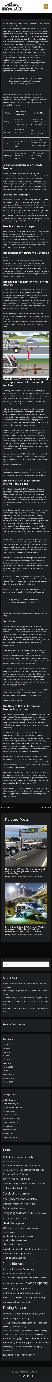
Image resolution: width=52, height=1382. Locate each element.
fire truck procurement (14, 1218)
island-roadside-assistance (15, 1240)
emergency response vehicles (20, 1199)
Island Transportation (10, 1115)
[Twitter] (24, 1376)
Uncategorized (8, 1133)
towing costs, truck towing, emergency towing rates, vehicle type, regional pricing (24, 1295)
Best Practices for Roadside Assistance (22, 1165)
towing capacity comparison (17, 1288)
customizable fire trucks (15, 1188)
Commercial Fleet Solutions (12, 1107)
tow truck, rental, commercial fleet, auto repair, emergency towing (24, 1316)
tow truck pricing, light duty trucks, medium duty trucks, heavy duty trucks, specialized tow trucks (26, 1340)
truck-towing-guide (12, 1355)
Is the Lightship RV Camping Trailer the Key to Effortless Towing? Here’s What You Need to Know (25, 929)
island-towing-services (13, 1244)
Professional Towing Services (17, 1253)
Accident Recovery (9, 1100)
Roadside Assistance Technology (18, 1269)
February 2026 (8, 1067)
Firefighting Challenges (14, 1208)
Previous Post (7, 807)
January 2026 (7, 1071)
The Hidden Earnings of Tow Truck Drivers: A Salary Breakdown (25, 998)
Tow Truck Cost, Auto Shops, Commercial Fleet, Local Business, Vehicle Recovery (25, 1325)
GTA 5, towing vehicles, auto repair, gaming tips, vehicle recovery (22, 1230)
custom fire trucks (37, 1183)
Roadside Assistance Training (16, 1273)
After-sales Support (11, 1161)
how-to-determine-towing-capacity (18, 1236)
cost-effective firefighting (16, 1178)
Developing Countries (17, 1193)
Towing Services (8, 1126)
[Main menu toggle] (46, 6)
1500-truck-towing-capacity (18, 1157)
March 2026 (7, 1063)
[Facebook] (19, 1376)
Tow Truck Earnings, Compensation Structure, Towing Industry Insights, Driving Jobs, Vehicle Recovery (25, 1332)
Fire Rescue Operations (37, 1213)
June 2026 (6, 1052)
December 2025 (8, 1074)
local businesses (37, 1249)
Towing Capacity (36, 1283)
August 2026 (7, 1045)
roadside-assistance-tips (14, 1258)
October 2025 (8, 1082)
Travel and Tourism (9, 1130)
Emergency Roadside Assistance (19, 1203)
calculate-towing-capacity (31, 1170)
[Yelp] (32, 1376)
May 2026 (6, 1056)
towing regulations (11, 1302)
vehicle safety (28, 1354)
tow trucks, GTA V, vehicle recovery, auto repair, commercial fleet (22, 1349)
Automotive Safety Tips (11, 1104)
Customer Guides (9, 1111)
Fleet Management (15, 1223)
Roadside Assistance (10, 1122)
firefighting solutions (14, 1213)
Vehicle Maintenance (10, 1137)
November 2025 (8, 1078)
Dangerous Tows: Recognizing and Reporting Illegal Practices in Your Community (25, 871)
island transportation (15, 1249)
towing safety (27, 1302)
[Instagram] (28, 1376)
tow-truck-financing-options (15, 1277)
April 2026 (6, 1060)
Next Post (46, 807)
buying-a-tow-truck (11, 1170)
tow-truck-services (37, 1277)
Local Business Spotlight (11, 1118)
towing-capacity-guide (13, 1283)
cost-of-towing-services (15, 1183)
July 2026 (6, 1048)
